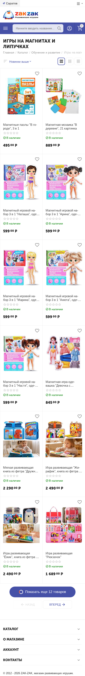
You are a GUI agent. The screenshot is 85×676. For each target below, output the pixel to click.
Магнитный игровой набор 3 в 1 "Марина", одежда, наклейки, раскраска (21, 298)
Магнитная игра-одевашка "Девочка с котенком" (60, 383)
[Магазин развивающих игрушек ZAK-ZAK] (20, 14)
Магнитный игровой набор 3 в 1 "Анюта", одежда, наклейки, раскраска (64, 298)
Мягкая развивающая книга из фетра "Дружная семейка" (20, 469)
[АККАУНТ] (69, 28)
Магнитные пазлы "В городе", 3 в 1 (20, 126)
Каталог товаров (5, 28)
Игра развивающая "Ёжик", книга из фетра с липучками (20, 555)
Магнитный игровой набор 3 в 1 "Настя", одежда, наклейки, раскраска (21, 383)
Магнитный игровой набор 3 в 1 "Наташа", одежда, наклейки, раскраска (21, 212)
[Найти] (59, 28)
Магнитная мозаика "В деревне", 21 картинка (61, 126)
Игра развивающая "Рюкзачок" (59, 555)
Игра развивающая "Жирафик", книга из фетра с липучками (63, 469)
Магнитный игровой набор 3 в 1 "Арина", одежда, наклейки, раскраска (64, 212)
